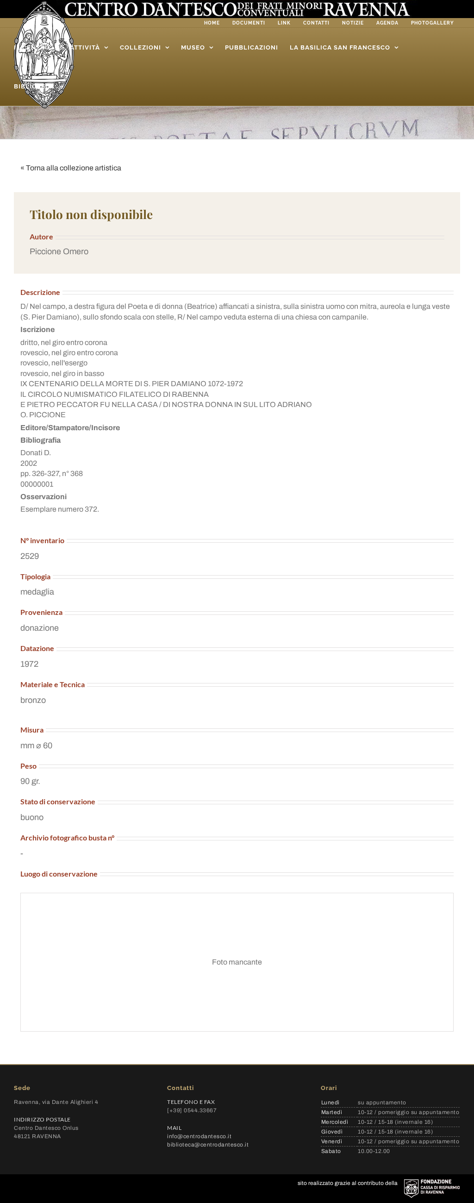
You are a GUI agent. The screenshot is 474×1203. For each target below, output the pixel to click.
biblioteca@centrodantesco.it (208, 1144)
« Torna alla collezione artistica (70, 168)
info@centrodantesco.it (199, 1136)
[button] (237, 251)
